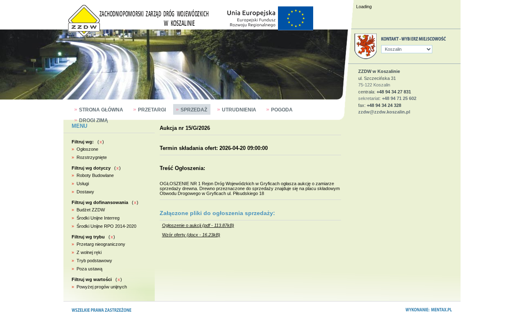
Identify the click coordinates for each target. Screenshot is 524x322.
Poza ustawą (89, 268)
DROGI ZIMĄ (93, 120)
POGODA (282, 110)
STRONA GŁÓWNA (101, 110)
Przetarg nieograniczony (101, 244)
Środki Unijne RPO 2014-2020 (106, 226)
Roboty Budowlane (95, 175)
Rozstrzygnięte (92, 157)
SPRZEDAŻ (194, 110)
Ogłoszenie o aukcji (198, 225)
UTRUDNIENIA (239, 110)
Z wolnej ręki (89, 252)
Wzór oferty (191, 234)
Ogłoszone (87, 149)
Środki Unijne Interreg (98, 217)
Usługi (83, 183)
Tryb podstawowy (94, 260)
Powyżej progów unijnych (102, 286)
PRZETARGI (152, 110)
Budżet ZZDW (91, 209)
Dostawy (85, 191)
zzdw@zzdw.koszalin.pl (384, 111)
